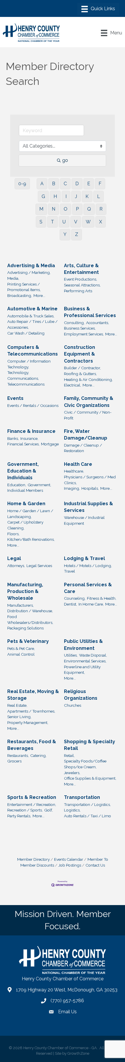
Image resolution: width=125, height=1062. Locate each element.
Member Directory (33, 859)
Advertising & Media (31, 265)
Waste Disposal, (93, 655)
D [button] (77, 183)
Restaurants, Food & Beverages (31, 745)
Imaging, (72, 488)
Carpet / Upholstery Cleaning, (25, 525)
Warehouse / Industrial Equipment (84, 520)
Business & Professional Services (90, 312)
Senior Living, (19, 716)
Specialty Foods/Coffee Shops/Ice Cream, (85, 764)
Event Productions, (80, 279)
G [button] (43, 196)
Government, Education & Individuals (23, 470)
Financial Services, (23, 444)
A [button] (42, 183)
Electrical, (72, 385)
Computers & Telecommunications (32, 350)
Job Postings (69, 865)
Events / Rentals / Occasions (32, 405)
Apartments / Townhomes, (31, 711)
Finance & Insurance (31, 431)
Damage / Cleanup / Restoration (83, 448)
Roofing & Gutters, (80, 373)
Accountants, (97, 322)
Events (15, 398)
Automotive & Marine (32, 309)
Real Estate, (17, 705)
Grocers (14, 761)
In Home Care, (91, 604)
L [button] (98, 196)
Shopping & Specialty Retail (89, 745)
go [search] (65, 160)
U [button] (64, 222)
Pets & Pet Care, (21, 648)
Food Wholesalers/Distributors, (30, 619)
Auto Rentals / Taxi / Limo (87, 815)
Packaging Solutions (25, 628)
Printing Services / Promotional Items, (24, 287)
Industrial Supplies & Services (88, 507)
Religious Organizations (80, 695)
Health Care (78, 464)
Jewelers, (72, 772)
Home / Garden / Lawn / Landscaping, (30, 513)
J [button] (76, 196)
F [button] (100, 183)
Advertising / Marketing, (29, 272)
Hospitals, (90, 488)
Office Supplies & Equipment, (90, 778)
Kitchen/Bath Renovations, (31, 539)
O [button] (65, 209)
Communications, (23, 378)
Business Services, (80, 328)
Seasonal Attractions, (82, 285)
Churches (72, 705)
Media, (13, 278)
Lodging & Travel (84, 558)
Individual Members (25, 490)
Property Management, (27, 722)
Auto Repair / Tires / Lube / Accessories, (32, 324)
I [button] (66, 196)
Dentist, (70, 604)
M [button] (41, 209)
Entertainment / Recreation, (31, 804)
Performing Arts (78, 290)
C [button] (65, 183)
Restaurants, (18, 755)
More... (39, 295)
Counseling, (74, 598)
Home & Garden (26, 503)
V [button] (75, 222)
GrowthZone (78, 1053)
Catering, (38, 755)
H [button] (55, 196)
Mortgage (50, 444)
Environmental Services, (85, 661)
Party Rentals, (19, 815)
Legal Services (39, 565)
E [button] (88, 183)
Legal (14, 558)
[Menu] (98, 9)
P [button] (77, 209)
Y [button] (65, 234)
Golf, (48, 810)
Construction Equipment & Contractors (79, 353)
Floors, (13, 533)
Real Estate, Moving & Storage (33, 695)
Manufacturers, (20, 605)
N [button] (53, 209)
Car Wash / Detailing (25, 333)
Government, (39, 484)
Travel (69, 571)
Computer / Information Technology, (29, 364)
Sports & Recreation (31, 797)
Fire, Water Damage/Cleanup (85, 434)
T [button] (52, 222)
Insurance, (29, 438)
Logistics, (72, 810)
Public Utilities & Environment (83, 644)
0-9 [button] (22, 183)
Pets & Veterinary (28, 641)
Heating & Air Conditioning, (88, 379)
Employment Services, (84, 334)
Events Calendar (68, 859)
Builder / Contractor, (82, 367)
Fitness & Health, (101, 598)
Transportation (82, 797)
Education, (16, 484)
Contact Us (95, 865)
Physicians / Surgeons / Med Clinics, (90, 480)
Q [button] (89, 209)
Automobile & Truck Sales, (30, 316)
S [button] (41, 222)
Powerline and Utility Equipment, (82, 669)
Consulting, (74, 322)
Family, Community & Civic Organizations (88, 402)
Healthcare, (74, 471)
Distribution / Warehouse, (30, 610)
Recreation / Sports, (25, 810)
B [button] (53, 183)
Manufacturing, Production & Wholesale (25, 591)
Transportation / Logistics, (87, 804)
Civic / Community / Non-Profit (88, 415)
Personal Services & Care (88, 588)
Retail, (69, 755)
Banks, (13, 438)
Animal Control (21, 654)
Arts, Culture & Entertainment (81, 269)
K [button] (87, 196)
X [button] (100, 222)
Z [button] (76, 234)
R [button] (101, 209)
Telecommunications (25, 384)
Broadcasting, (19, 295)
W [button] (88, 222)
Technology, (18, 372)
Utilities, (71, 655)
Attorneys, (16, 565)
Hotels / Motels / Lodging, (88, 565)
